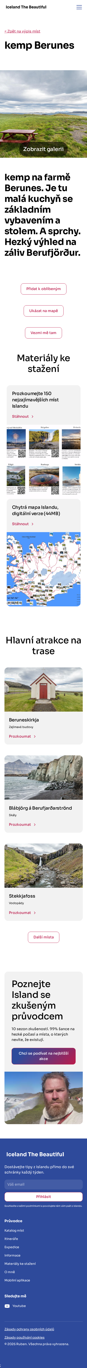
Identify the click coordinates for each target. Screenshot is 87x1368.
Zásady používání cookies (24, 1337)
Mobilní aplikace (17, 1280)
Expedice (11, 1247)
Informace (12, 1255)
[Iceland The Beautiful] (26, 7)
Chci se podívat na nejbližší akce (43, 1056)
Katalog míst (14, 1230)
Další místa (43, 937)
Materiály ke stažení (20, 1264)
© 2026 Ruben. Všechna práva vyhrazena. (36, 1344)
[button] (78, 7)
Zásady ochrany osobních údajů (29, 1329)
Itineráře (11, 1239)
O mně (9, 1272)
